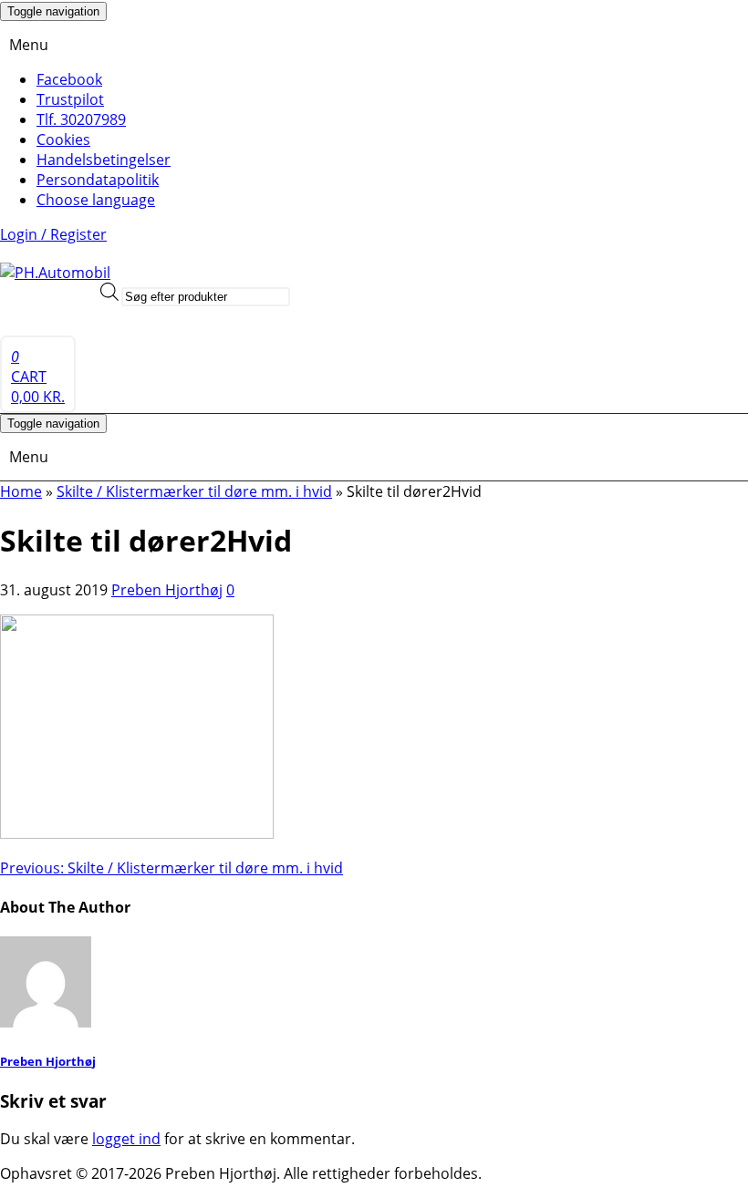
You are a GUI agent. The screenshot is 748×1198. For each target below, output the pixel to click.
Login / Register (53, 234)
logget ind (126, 1139)
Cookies (63, 139)
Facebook (69, 79)
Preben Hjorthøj (167, 590)
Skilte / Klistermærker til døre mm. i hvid (171, 868)
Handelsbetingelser (103, 160)
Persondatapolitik (97, 180)
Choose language (95, 200)
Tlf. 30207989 (81, 119)
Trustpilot (70, 99)
